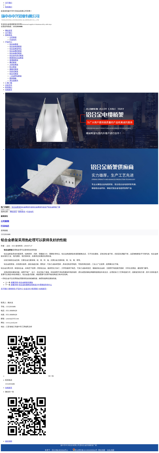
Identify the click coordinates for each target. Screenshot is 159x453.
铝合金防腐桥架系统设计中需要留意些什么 (31, 285)
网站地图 (101, 450)
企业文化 (8, 85)
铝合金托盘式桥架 (16, 55)
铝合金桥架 (14, 44)
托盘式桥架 (14, 71)
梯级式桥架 (14, 69)
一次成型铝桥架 (16, 76)
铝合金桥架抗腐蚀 (22, 282)
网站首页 (8, 30)
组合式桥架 (14, 74)
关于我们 (8, 3)
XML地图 (110, 450)
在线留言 (8, 90)
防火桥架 (13, 67)
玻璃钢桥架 (14, 60)
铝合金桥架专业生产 (40, 207)
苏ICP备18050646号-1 (60, 450)
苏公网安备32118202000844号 (86, 450)
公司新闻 (13, 37)
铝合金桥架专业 (26, 207)
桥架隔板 (13, 78)
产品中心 (8, 42)
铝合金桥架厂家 (54, 207)
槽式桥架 (13, 62)
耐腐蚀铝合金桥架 (16, 58)
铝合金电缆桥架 (16, 46)
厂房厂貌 (8, 83)
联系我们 (8, 7)
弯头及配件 (14, 80)
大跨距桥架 (14, 65)
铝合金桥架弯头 (16, 49)
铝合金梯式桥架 (16, 53)
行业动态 (13, 40)
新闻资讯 (8, 35)
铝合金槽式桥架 (16, 51)
